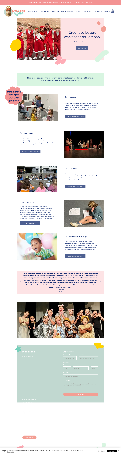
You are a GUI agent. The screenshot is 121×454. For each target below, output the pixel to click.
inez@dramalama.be (28, 407)
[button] (112, 11)
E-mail (65, 373)
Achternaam (82, 355)
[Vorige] (20, 282)
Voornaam (66, 355)
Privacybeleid (10, 452)
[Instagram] (26, 412)
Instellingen (101, 451)
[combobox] (81, 368)
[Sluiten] (119, 451)
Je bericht (66, 380)
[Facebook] (23, 412)
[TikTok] (30, 412)
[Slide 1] (59, 291)
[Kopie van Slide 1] (61, 291)
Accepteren (112, 451)
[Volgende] (100, 282)
